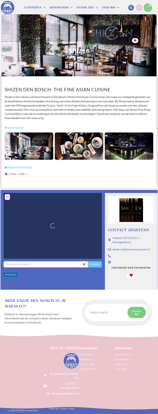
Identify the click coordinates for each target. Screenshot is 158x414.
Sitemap (53, 408)
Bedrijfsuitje (85, 359)
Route (95, 264)
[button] (131, 8)
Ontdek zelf (85, 7)
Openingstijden (20, 167)
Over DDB (108, 7)
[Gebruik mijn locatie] (84, 264)
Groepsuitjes (59, 7)
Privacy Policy (67, 408)
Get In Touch (64, 348)
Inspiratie (15, 127)
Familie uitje (85, 354)
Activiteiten (33, 7)
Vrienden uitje (86, 364)
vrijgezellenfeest (88, 369)
